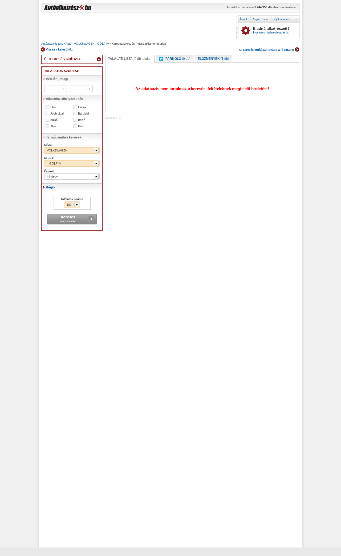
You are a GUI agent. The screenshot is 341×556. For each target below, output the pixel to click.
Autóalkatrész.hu (52, 43)
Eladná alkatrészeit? (271, 30)
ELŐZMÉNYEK (213, 59)
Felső (81, 126)
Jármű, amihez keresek (64, 137)
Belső (81, 120)
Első (53, 107)
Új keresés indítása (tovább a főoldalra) (266, 49)
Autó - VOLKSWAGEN (80, 43)
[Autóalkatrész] (86, 8)
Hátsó (82, 107)
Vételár (57, 79)
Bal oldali (83, 113)
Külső (54, 120)
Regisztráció (260, 19)
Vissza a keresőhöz (59, 49)
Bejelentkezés (282, 19)
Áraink (243, 19)
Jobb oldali (57, 113)
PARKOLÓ (177, 59)
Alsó (53, 126)
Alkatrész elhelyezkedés (64, 99)
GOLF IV (103, 43)
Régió (50, 187)
